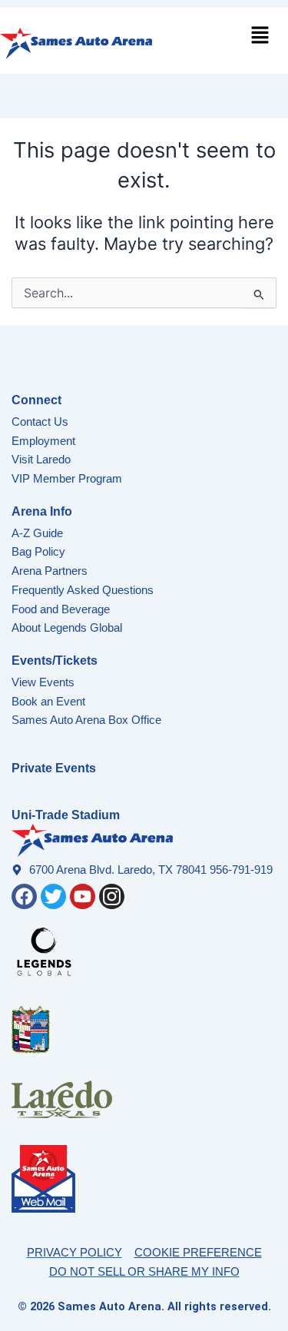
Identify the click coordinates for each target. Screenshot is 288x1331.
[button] (260, 36)
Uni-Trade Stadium (66, 815)
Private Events (54, 768)
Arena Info (42, 511)
